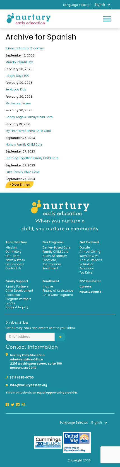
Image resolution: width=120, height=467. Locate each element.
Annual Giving (90, 252)
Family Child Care (55, 252)
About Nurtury (16, 242)
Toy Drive (86, 273)
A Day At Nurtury (55, 256)
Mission (11, 247)
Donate (85, 247)
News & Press (15, 260)
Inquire (48, 286)
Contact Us (13, 268)
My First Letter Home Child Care (28, 131)
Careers (86, 286)
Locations (50, 260)
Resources (13, 295)
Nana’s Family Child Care (24, 144)
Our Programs (53, 242)
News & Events (90, 292)
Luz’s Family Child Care (22, 172)
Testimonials (52, 264)
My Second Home (18, 103)
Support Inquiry (17, 307)
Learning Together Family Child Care (32, 158)
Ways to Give (89, 256)
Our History (13, 252)
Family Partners (17, 286)
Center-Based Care (56, 247)
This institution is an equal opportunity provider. (42, 392)
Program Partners (18, 299)
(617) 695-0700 (22, 377)
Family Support (17, 281)
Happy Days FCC (17, 76)
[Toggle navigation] (106, 19)
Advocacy (87, 268)
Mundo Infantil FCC (19, 62)
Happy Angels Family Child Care (29, 117)
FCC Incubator (90, 281)
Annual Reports (91, 260)
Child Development (19, 291)
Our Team (13, 256)
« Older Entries (19, 185)
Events (10, 303)
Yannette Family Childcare (25, 48)
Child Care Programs (58, 295)
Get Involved (15, 264)
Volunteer (86, 264)
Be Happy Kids (16, 89)
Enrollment (50, 268)
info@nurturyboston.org (28, 385)
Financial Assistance (58, 291)
